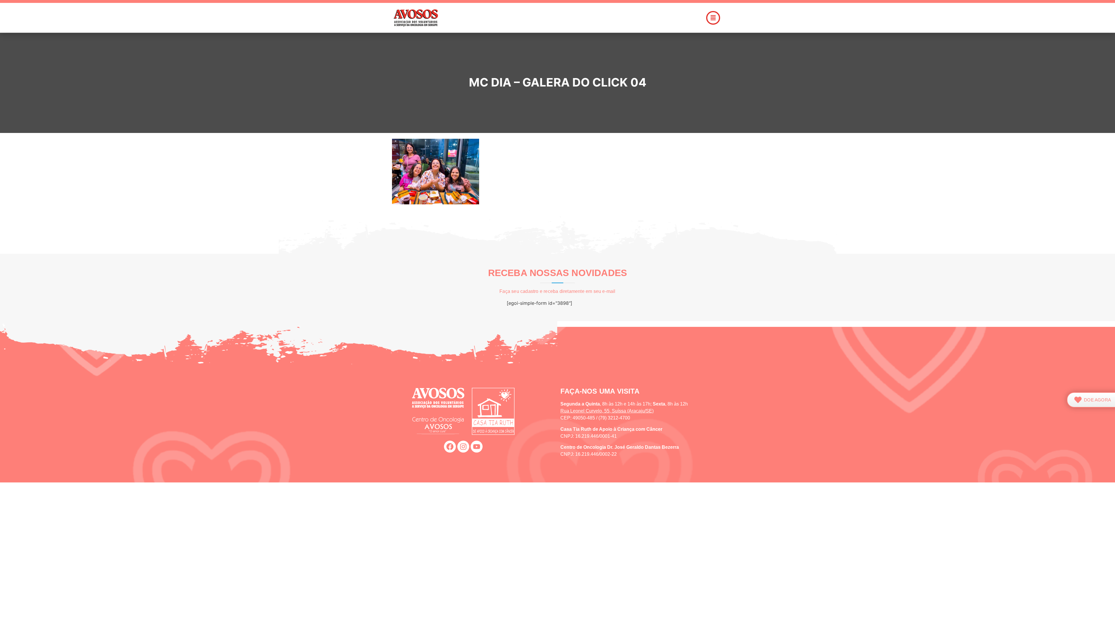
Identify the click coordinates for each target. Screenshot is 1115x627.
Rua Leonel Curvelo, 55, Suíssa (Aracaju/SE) (607, 410)
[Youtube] (477, 447)
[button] (590, 18)
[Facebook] (450, 447)
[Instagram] (463, 447)
